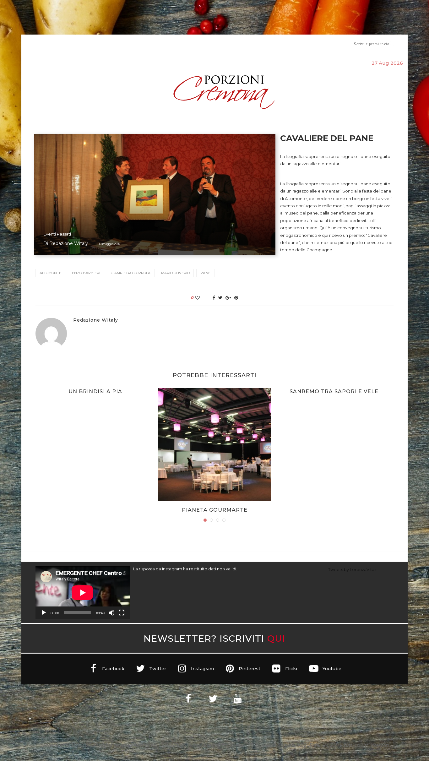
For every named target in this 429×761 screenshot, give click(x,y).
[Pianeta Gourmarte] (214, 444)
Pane (205, 273)
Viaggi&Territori (236, 44)
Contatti (289, 44)
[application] (82, 592)
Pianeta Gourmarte (214, 510)
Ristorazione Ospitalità (149, 44)
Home (31, 44)
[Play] (44, 613)
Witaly (83, 44)
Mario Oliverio (175, 273)
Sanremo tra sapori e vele (334, 391)
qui (276, 638)
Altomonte (50, 273)
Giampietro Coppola (130, 273)
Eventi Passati (57, 233)
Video (267, 44)
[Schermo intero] (121, 613)
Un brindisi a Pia (95, 391)
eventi (105, 44)
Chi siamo (54, 44)
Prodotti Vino (196, 44)
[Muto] (111, 613)
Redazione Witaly (68, 243)
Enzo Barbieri (86, 273)
